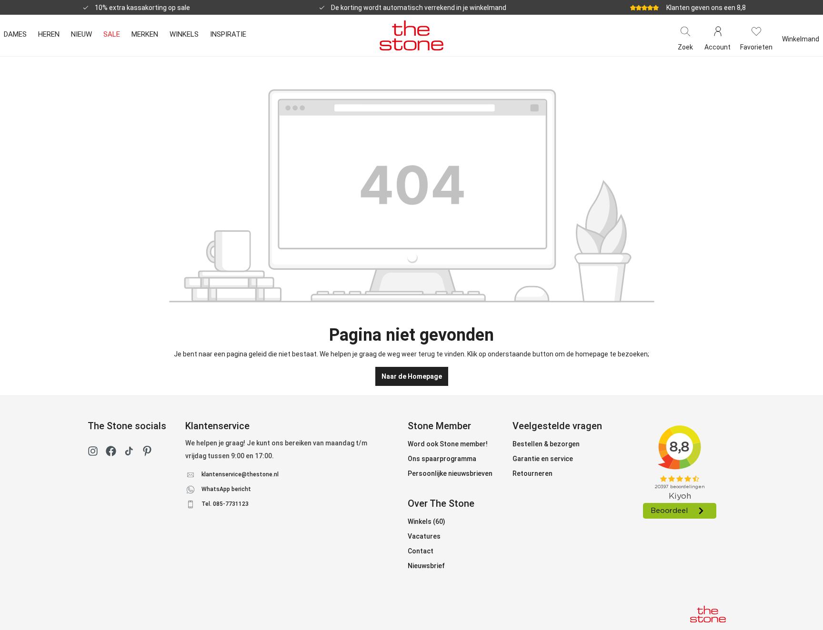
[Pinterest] (147, 453)
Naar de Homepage (411, 376)
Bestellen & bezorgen (546, 444)
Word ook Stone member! (448, 444)
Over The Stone (441, 503)
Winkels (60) (426, 521)
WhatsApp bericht (226, 489)
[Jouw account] (717, 30)
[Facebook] (111, 453)
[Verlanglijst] (756, 30)
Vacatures (424, 536)
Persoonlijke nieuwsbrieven (450, 473)
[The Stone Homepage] (411, 35)
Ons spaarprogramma (442, 459)
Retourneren (532, 473)
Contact (420, 551)
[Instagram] (93, 453)
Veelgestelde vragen (557, 426)
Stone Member (439, 426)
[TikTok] (129, 453)
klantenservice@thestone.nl (240, 474)
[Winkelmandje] (800, 30)
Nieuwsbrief (426, 566)
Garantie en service (542, 459)
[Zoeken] (685, 30)
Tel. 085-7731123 (225, 504)
